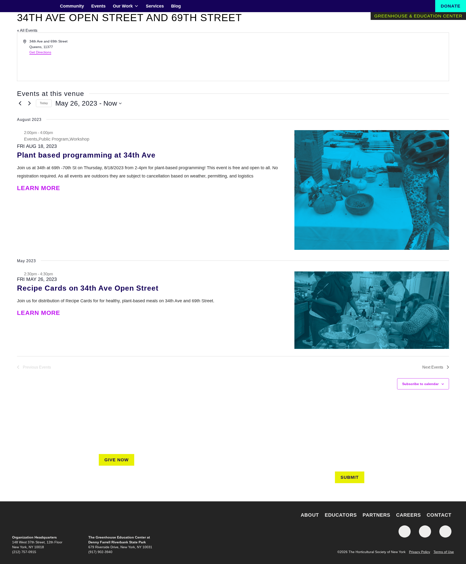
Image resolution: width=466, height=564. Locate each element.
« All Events (27, 30)
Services (155, 6)
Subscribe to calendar (420, 384)
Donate (450, 6)
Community (72, 6)
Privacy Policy (419, 552)
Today (44, 103)
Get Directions (40, 52)
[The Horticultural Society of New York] (233, 519)
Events (98, 6)
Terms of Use (443, 552)
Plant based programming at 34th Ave (86, 155)
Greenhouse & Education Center (418, 16)
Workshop (79, 139)
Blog (176, 6)
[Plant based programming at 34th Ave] (371, 190)
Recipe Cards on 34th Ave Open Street (87, 288)
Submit (350, 477)
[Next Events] (29, 103)
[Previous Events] (20, 103)
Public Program (53, 139)
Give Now (116, 459)
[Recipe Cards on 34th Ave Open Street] (371, 310)
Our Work (123, 6)
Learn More (39, 188)
